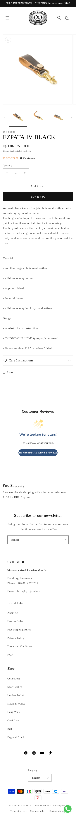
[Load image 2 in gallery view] (38, 117)
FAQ (10, 654)
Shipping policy (38, 811)
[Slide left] (4, 118)
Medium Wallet (16, 703)
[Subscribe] (64, 539)
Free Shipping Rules (19, 629)
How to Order (15, 621)
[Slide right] (72, 118)
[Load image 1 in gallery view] (18, 117)
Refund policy (42, 805)
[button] (7, 18)
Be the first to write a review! (38, 452)
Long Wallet (14, 712)
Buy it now (38, 196)
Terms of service (19, 811)
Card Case (13, 720)
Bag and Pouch (16, 737)
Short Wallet (14, 687)
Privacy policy (60, 805)
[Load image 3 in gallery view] (58, 117)
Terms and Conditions (19, 646)
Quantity (7, 165)
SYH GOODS (24, 805)
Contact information (59, 811)
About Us (12, 613)
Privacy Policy (15, 638)
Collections (13, 678)
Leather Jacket (15, 695)
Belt (9, 729)
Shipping (7, 151)
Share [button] (10, 372)
